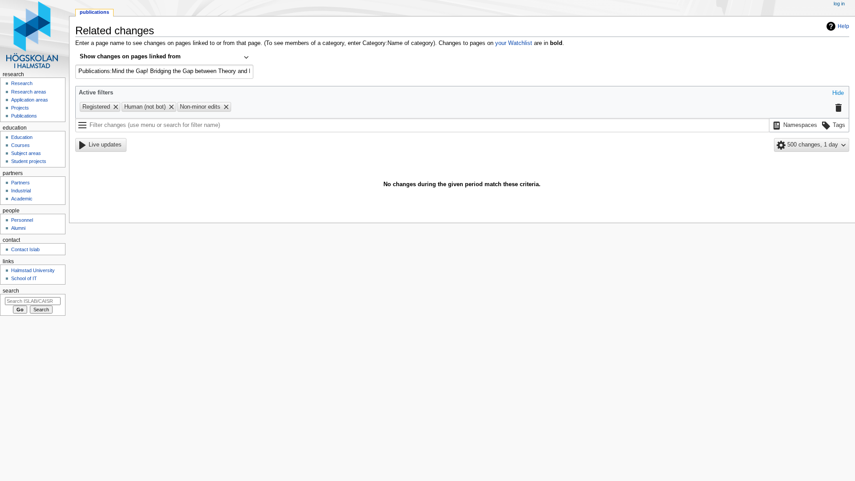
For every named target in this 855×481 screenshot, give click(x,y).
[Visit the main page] (34, 34)
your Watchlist (513, 43)
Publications (94, 12)
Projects (20, 107)
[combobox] (164, 57)
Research (22, 83)
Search (11, 290)
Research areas (28, 91)
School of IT (24, 278)
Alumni (18, 228)
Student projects (28, 161)
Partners (20, 182)
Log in (839, 3)
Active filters (96, 93)
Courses (20, 145)
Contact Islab (25, 249)
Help (843, 26)
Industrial (21, 190)
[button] (838, 93)
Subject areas (26, 153)
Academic (22, 198)
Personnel (22, 220)
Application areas (29, 99)
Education (22, 137)
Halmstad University (33, 270)
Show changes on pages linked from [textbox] (130, 56)
